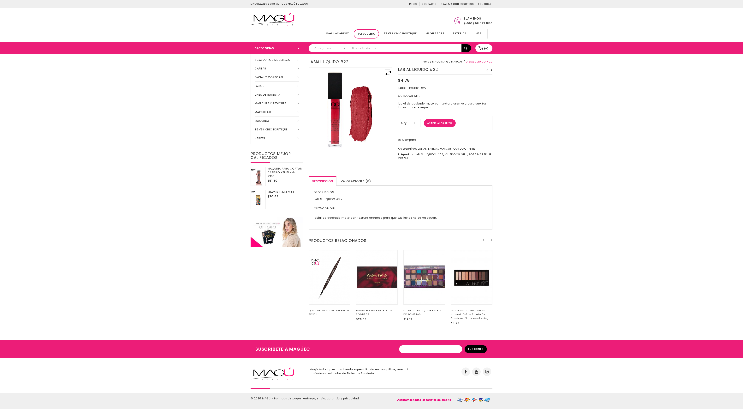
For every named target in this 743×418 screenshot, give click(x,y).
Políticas (484, 4)
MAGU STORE (434, 33)
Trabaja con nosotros (457, 4)
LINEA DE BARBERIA (267, 95)
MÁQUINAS (262, 121)
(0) (486, 48)
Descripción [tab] (322, 181)
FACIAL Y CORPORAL (269, 77)
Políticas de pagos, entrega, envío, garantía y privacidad (316, 398)
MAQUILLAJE (263, 112)
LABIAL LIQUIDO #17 (490, 72)
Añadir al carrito (439, 123)
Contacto (429, 4)
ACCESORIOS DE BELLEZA (272, 60)
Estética (460, 33)
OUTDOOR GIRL (464, 149)
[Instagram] (487, 371)
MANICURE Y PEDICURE (270, 103)
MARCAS (457, 61)
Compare (409, 140)
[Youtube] (476, 371)
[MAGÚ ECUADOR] (273, 19)
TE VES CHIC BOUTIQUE (400, 33)
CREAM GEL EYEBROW (486, 72)
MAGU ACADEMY (337, 33)
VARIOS (260, 138)
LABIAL (422, 149)
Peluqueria (366, 34)
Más (478, 33)
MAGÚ (267, 398)
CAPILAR (260, 68)
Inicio (413, 4)
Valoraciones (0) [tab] (356, 181)
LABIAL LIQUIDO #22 (429, 154)
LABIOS (260, 86)
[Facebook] (465, 371)
